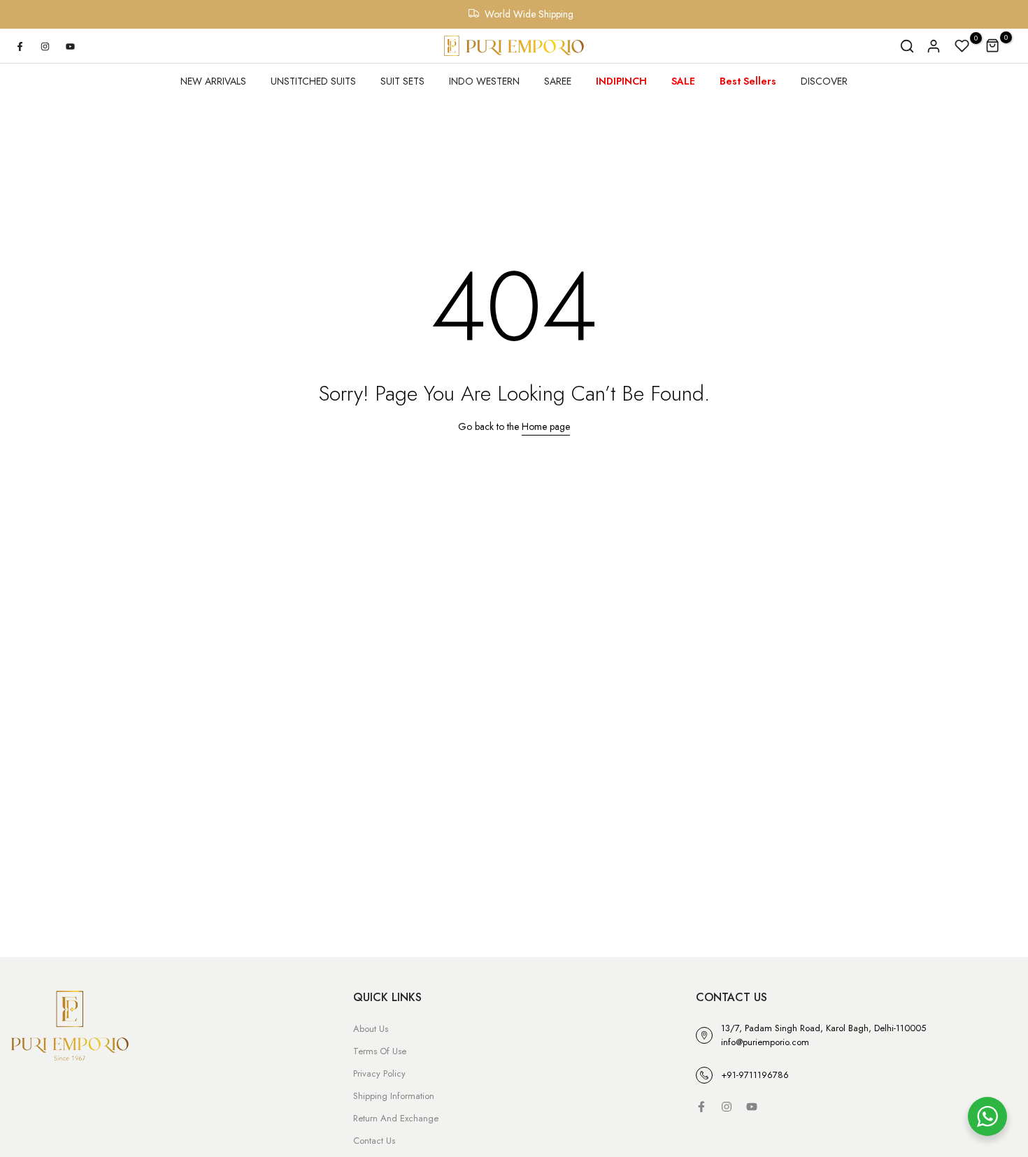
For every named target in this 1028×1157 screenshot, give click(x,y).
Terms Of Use (379, 1051)
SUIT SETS (402, 81)
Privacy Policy (379, 1073)
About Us (370, 1028)
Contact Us (374, 1140)
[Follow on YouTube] (70, 46)
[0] (962, 46)
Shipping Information (393, 1095)
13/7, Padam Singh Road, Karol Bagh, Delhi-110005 (823, 1028)
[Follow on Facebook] (19, 46)
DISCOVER (824, 81)
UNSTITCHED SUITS (313, 81)
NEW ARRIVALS (213, 81)
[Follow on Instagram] (44, 46)
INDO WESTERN (484, 81)
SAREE (557, 81)
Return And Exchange (395, 1118)
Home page (546, 426)
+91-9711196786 (755, 1074)
